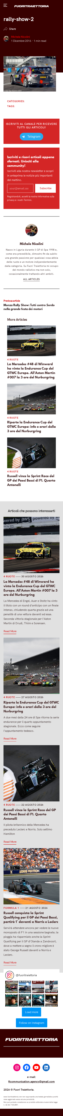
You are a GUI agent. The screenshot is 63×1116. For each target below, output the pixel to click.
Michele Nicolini (20, 36)
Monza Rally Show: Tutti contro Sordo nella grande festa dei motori (29, 307)
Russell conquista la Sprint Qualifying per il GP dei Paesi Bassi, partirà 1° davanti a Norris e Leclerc (31, 917)
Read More (10, 631)
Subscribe (45, 188)
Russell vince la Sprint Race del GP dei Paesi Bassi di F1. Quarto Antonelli (31, 480)
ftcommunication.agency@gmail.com (31, 1081)
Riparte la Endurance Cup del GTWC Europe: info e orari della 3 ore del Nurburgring (31, 426)
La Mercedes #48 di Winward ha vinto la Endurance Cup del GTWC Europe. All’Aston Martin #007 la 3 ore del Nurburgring (31, 370)
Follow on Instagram (31, 1022)
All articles (31, 279)
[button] (11, 987)
